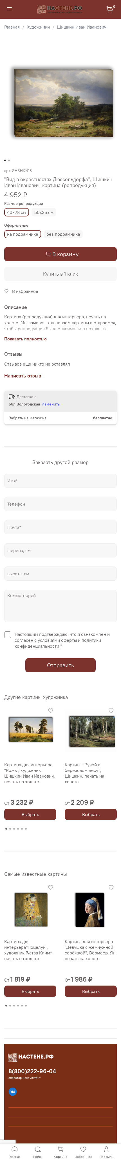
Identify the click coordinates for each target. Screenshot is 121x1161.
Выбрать (30, 814)
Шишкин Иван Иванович (81, 27)
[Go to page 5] (22, 829)
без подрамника (63, 234)
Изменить (51, 404)
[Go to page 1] (6, 829)
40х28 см (16, 212)
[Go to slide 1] (5, 160)
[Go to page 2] (10, 829)
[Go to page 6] (26, 829)
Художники (38, 27)
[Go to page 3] (14, 829)
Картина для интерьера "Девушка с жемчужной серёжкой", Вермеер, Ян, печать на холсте (90, 950)
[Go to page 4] (18, 829)
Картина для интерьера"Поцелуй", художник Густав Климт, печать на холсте (28, 950)
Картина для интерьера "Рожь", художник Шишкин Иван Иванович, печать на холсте (29, 773)
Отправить (60, 665)
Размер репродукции (23, 203)
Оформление (16, 225)
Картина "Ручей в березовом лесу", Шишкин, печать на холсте (84, 773)
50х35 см (43, 212)
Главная (12, 27)
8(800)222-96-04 (32, 1071)
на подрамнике (22, 234)
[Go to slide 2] (9, 160)
